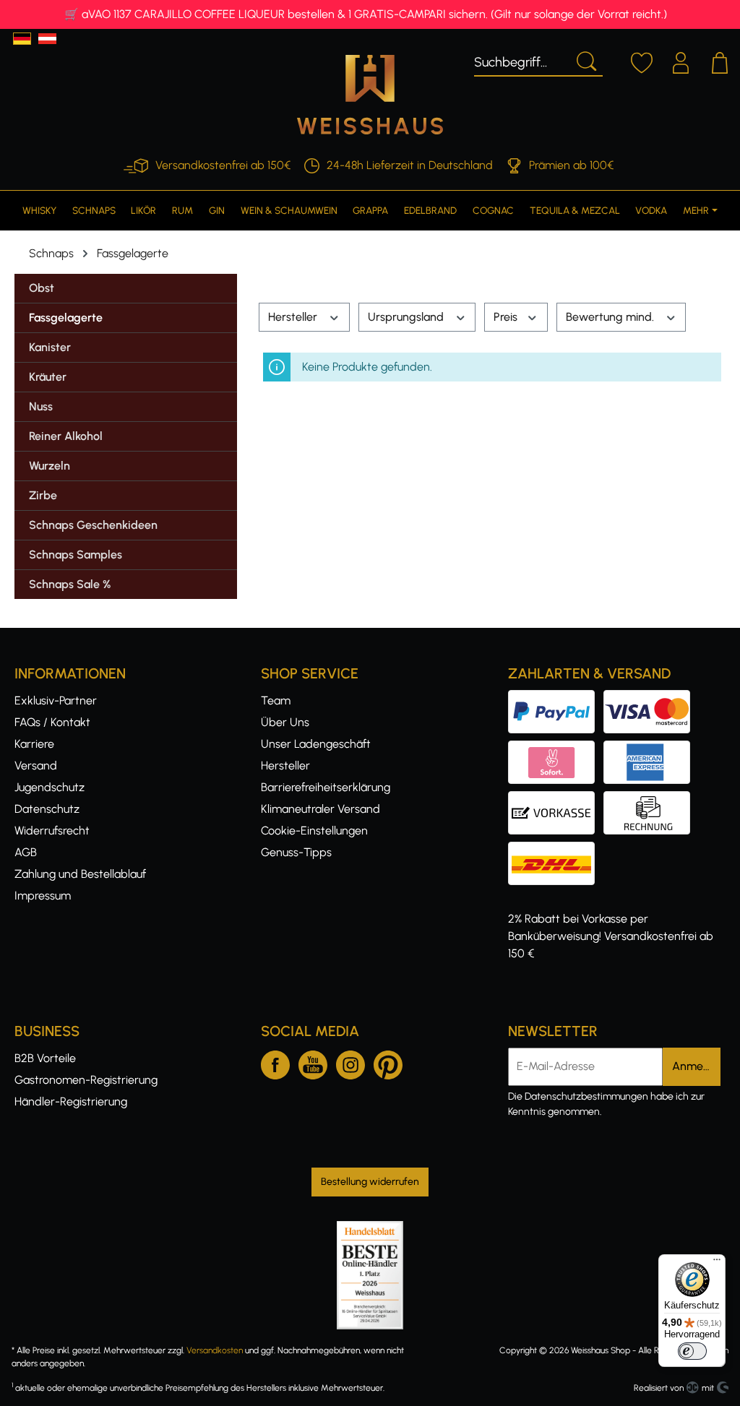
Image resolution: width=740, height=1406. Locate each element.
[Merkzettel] (641, 60)
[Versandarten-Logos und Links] (555, 850)
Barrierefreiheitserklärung (325, 787)
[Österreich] (47, 39)
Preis (507, 317)
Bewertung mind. (611, 317)
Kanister (50, 347)
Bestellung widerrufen (370, 1182)
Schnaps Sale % (70, 584)
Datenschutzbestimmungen (586, 1096)
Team (276, 700)
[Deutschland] (22, 39)
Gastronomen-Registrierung (86, 1080)
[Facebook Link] (275, 1062)
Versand (35, 765)
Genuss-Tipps (296, 852)
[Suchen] (585, 60)
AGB (25, 852)
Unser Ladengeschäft (316, 744)
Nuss (41, 406)
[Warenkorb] (719, 60)
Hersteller (294, 317)
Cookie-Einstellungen (314, 830)
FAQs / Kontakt (52, 722)
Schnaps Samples (75, 554)
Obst (41, 288)
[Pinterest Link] (388, 1062)
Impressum (42, 895)
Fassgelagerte (66, 317)
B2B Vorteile (45, 1058)
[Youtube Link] (312, 1062)
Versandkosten (214, 1350)
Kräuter (47, 377)
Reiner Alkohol (66, 436)
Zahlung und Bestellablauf (80, 874)
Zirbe (43, 495)
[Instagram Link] (350, 1062)
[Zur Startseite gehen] (370, 94)
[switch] (692, 1351)
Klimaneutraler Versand (320, 809)
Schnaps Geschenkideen (93, 525)
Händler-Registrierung (70, 1101)
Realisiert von (659, 1388)
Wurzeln (49, 466)
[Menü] (717, 1263)
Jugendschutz (49, 787)
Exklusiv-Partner (55, 700)
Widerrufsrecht (52, 830)
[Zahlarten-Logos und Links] (603, 748)
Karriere (34, 744)
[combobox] (521, 60)
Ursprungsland (407, 317)
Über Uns (285, 722)
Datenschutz (46, 809)
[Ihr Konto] (680, 60)
